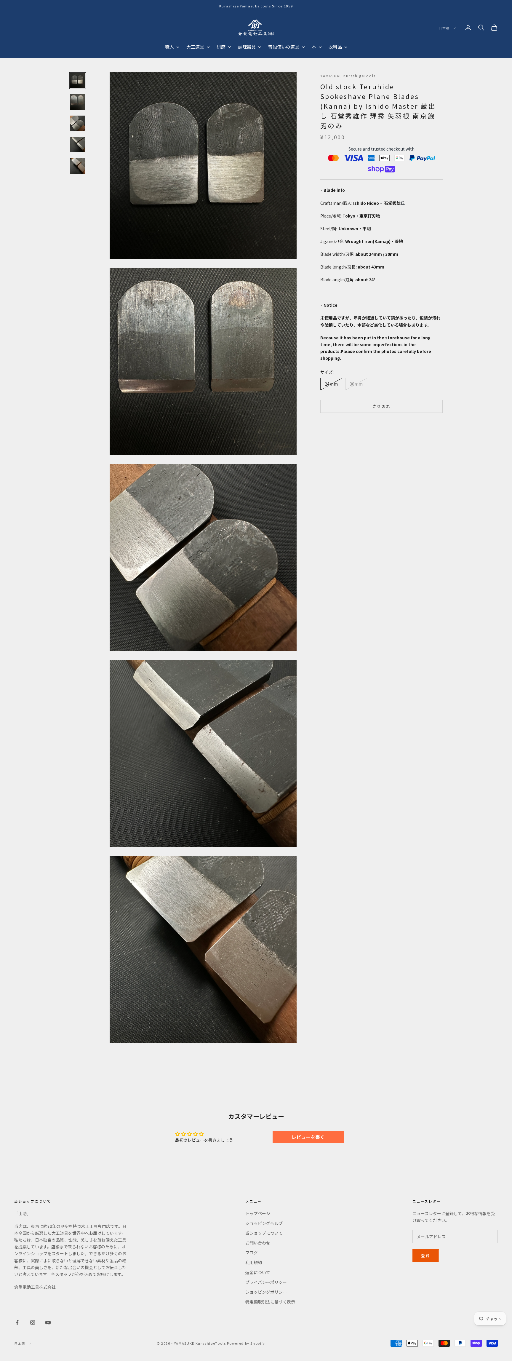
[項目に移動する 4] (77, 144)
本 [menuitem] (314, 47)
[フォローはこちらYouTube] (48, 1322)
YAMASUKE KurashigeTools (347, 75)
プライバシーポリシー (266, 1282)
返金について (257, 1272)
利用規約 (253, 1262)
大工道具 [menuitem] (195, 47)
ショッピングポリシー (266, 1292)
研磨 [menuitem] (221, 47)
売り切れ (381, 406)
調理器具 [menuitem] (247, 47)
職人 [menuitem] (169, 47)
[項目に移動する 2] (77, 102)
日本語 (444, 28)
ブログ (251, 1252)
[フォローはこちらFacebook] (17, 1322)
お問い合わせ (257, 1243)
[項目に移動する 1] (77, 80)
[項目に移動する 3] (77, 123)
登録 (425, 1255)
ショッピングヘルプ (264, 1223)
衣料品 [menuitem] (335, 47)
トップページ (257, 1213)
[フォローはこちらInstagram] (33, 1322)
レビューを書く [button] (308, 1136)
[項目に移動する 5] (77, 166)
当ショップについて (264, 1233)
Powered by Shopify (246, 1343)
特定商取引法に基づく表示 (270, 1302)
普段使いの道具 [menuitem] (283, 47)
